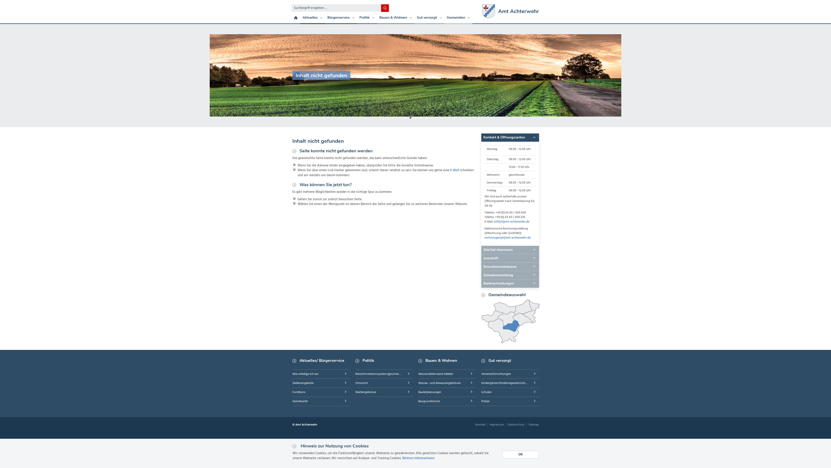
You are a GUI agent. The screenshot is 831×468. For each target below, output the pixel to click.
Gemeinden (456, 17)
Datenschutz (516, 424)
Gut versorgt (427, 17)
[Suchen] (385, 8)
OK (520, 454)
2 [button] (410, 117)
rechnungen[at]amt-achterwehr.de (508, 237)
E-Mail (454, 170)
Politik (364, 17)
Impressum (497, 424)
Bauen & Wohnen (393, 17)
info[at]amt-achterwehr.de (511, 221)
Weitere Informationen (418, 458)
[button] (510, 137)
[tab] (510, 137)
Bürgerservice (339, 17)
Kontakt (480, 424)
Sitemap (533, 424)
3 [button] (415, 117)
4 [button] (420, 117)
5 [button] (425, 117)
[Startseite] (295, 17)
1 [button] (405, 117)
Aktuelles (311, 17)
